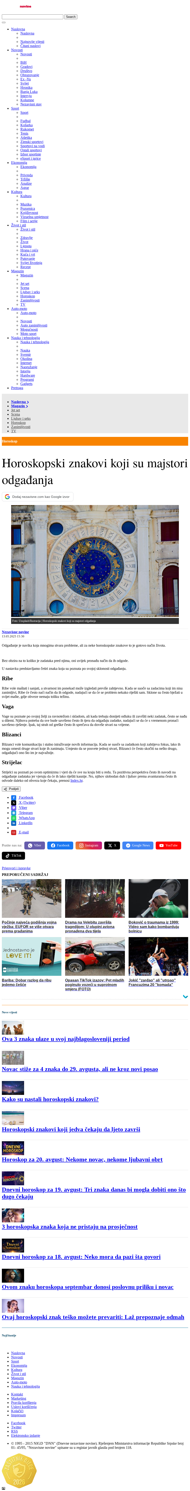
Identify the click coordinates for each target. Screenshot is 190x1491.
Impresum (18, 1415)
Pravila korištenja (23, 1403)
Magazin (17, 271)
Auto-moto (19, 309)
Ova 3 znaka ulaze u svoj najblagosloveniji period (66, 1039)
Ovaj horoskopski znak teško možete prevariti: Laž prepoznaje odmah (93, 1317)
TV (13, 431)
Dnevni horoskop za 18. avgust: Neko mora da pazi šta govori (81, 1256)
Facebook (25, 797)
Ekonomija (19, 163)
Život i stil (18, 225)
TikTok (16, 855)
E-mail (23, 832)
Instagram (91, 845)
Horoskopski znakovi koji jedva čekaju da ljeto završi (71, 1129)
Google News (141, 845)
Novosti (17, 50)
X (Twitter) (26, 802)
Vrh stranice (15, 1345)
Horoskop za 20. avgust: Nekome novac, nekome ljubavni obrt (82, 1159)
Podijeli (13, 789)
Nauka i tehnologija (25, 338)
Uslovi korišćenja (24, 1407)
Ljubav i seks (21, 418)
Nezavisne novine (15, 632)
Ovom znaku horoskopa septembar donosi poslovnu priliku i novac (88, 1287)
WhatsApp (26, 818)
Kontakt (17, 1394)
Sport (15, 108)
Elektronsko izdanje (25, 1435)
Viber (22, 808)
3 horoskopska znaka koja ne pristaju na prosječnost (70, 1226)
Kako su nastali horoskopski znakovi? (50, 1099)
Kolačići (17, 1411)
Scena (15, 414)
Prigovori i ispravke (16, 868)
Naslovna (18, 29)
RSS (14, 1431)
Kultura (16, 192)
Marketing (18, 1398)
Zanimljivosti (20, 427)
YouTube (171, 845)
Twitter (16, 1427)
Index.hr (76, 780)
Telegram (25, 813)
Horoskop (18, 423)
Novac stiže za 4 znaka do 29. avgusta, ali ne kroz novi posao (80, 1069)
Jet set (15, 410)
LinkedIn (25, 823)
